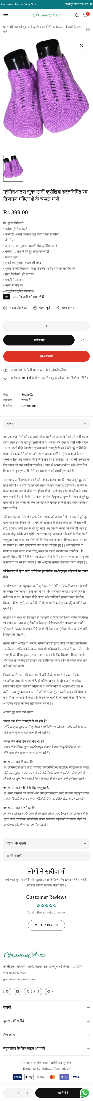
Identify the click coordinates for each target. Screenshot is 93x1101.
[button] (82, 340)
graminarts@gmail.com (19, 979)
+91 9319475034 (15, 972)
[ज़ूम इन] (82, 46)
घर (4, 27)
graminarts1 (29, 405)
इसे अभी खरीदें (46, 356)
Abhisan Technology (55, 1068)
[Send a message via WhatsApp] (85, 1093)
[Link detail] (7, 991)
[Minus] (9, 326)
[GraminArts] (46, 15)
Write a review (46, 925)
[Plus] (84, 326)
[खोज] (77, 15)
